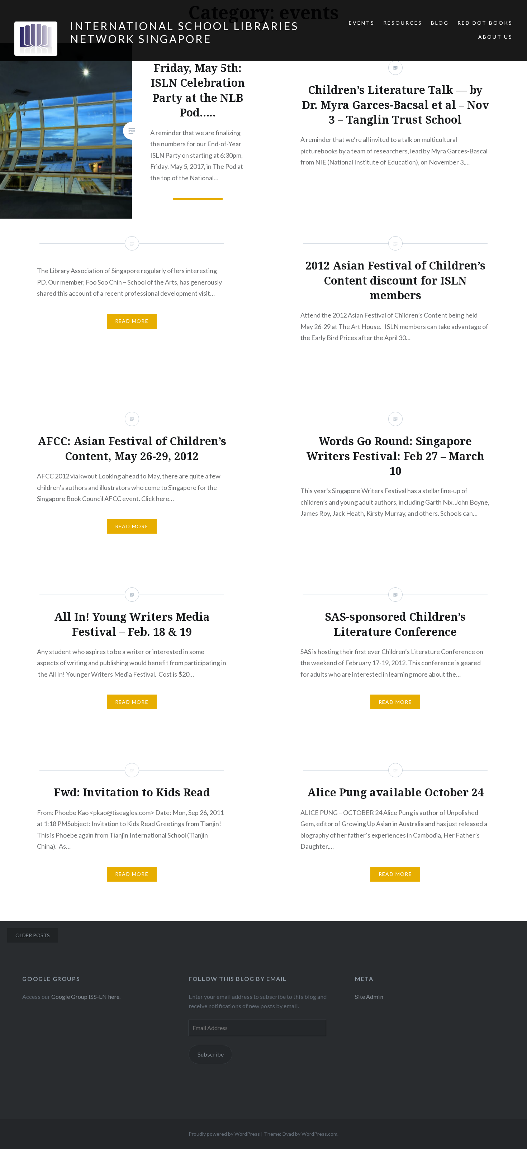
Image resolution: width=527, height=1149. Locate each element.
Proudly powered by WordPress (224, 1134)
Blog (440, 23)
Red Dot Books (485, 23)
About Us (495, 37)
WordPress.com (319, 1134)
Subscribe (211, 1054)
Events (362, 23)
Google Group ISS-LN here (85, 996)
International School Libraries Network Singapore (184, 32)
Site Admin (369, 996)
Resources (402, 23)
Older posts (32, 935)
